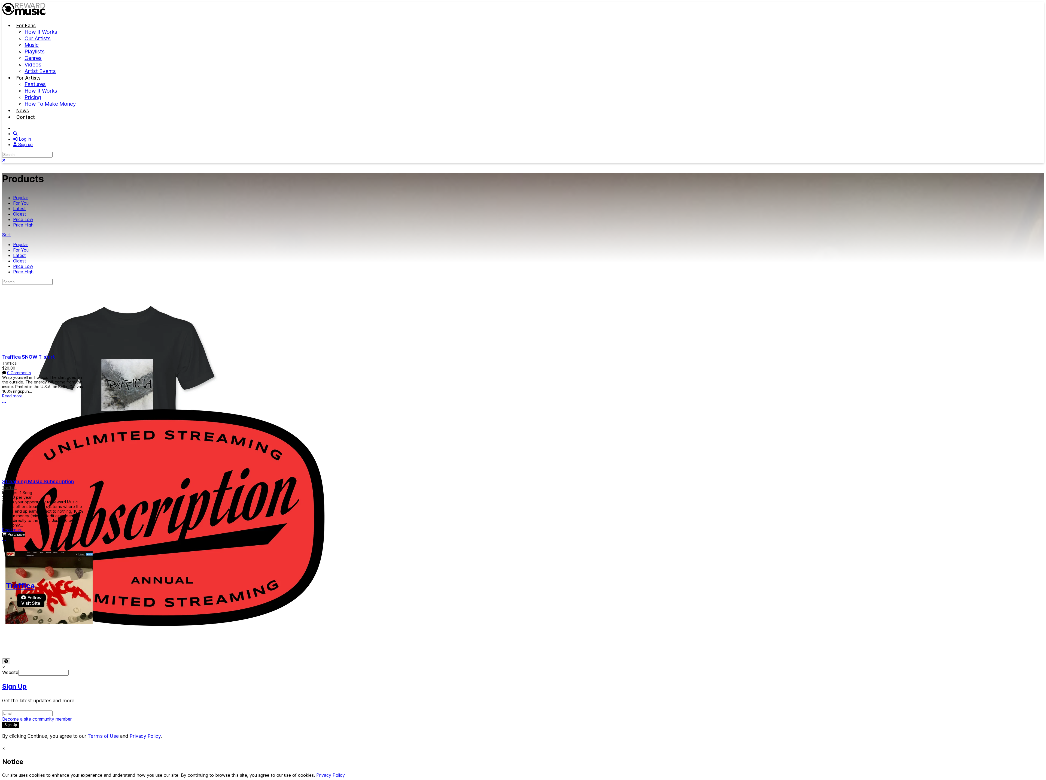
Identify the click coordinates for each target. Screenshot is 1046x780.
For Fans (26, 25)
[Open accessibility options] (6, 661)
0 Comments (19, 372)
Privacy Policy (48, 643)
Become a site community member (37, 719)
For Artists (28, 78)
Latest (19, 208)
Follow (34, 597)
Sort (6, 234)
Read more (12, 396)
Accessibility (79, 643)
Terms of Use (15, 643)
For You (21, 203)
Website (10, 672)
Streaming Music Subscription (38, 481)
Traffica (9, 363)
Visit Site (30, 603)
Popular (20, 197)
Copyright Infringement (157, 643)
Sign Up (14, 686)
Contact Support (113, 643)
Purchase (16, 534)
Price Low (23, 219)
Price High (23, 225)
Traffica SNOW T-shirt (28, 357)
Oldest (19, 214)
